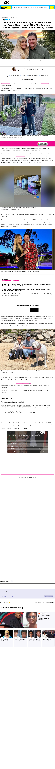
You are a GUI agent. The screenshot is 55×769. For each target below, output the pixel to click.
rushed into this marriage (23, 383)
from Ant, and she (29, 390)
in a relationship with (44, 425)
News (6, 17)
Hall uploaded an (18, 88)
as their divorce (45, 83)
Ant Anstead (42, 154)
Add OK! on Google (28, 79)
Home (2, 17)
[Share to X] (23, 76)
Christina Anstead (13, 17)
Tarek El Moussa (20, 156)
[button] (2, 3)
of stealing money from (30, 150)
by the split (30, 214)
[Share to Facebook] (14, 76)
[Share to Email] (43, 76)
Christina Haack (5, 83)
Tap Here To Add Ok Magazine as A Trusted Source (22, 144)
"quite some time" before (17, 325)
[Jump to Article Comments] (7, 76)
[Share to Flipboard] (32, 76)
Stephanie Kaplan (22, 68)
